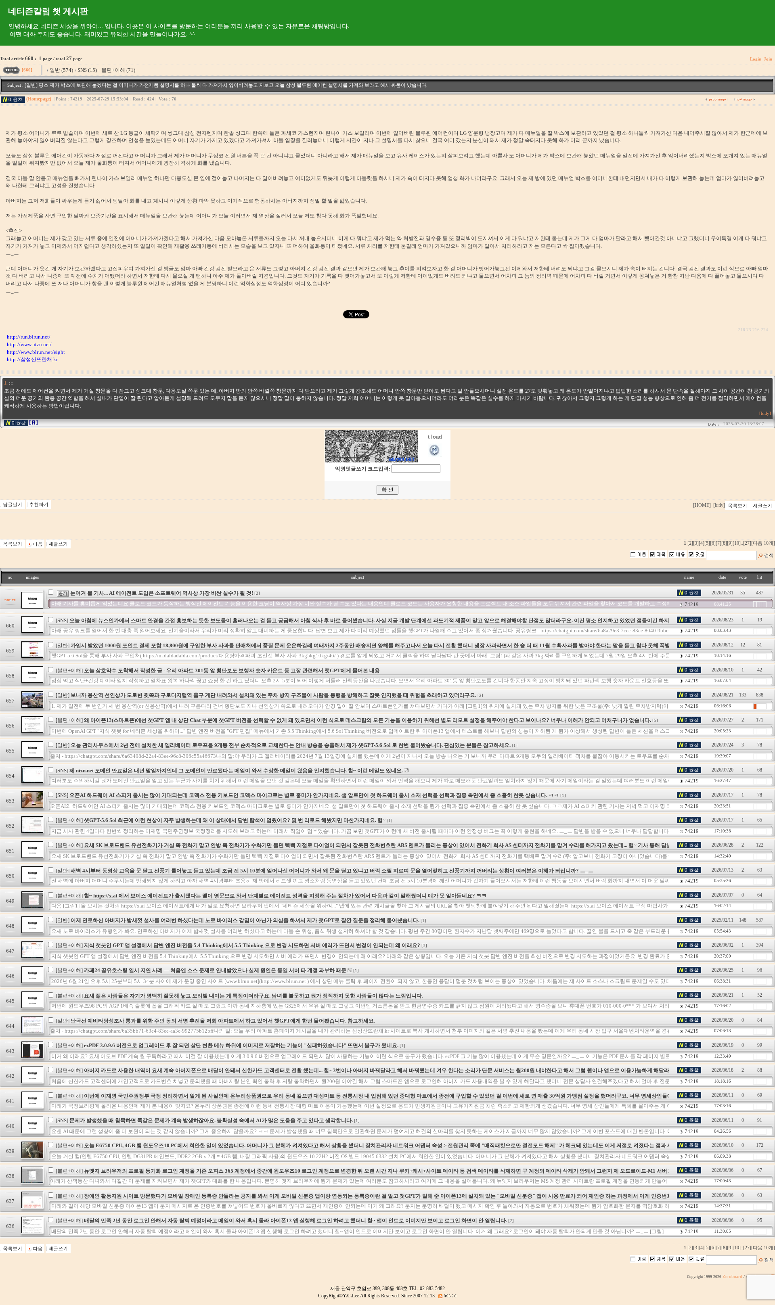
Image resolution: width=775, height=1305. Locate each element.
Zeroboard (732, 1276)
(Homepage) (38, 99)
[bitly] (765, 413)
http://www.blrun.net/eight (36, 352)
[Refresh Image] (435, 455)
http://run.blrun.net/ (28, 337)
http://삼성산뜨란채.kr (32, 359)
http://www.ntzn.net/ (29, 344)
